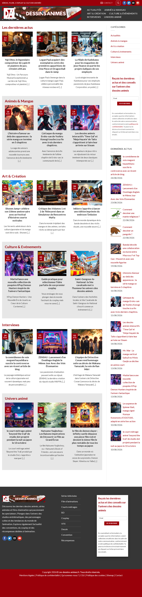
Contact (119, 575)
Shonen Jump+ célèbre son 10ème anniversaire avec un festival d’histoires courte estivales (17, 214)
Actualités (94, 10)
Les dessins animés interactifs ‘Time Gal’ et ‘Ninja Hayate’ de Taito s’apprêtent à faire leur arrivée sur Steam (85, 139)
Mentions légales (26, 575)
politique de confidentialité (114, 544)
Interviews (94, 17)
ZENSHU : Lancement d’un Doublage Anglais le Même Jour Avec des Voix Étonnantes (52, 362)
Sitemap (110, 575)
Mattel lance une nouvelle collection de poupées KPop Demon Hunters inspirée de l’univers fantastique (19, 285)
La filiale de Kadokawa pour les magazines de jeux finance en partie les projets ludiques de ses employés (87, 65)
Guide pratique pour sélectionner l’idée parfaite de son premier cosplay (52, 284)
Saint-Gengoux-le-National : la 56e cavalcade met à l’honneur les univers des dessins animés (85, 285)
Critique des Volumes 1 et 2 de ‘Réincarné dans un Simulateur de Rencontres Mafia (52, 213)
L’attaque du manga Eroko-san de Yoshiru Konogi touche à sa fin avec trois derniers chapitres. (52, 139)
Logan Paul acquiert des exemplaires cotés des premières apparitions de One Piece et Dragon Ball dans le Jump (52, 65)
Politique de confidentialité (48, 575)
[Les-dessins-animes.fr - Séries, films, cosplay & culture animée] (41, 13)
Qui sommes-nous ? (70, 575)
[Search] (118, 3)
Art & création (96, 13)
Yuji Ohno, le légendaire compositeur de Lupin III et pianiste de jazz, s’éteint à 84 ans (17, 64)
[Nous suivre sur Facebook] (124, 3)
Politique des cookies (95, 575)
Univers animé (112, 17)
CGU (82, 575)
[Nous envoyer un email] (133, 3)
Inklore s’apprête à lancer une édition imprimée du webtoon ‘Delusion (86, 211)
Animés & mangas (115, 10)
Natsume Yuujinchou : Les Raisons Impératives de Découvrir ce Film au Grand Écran (52, 435)
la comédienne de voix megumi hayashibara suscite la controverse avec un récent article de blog (17, 363)
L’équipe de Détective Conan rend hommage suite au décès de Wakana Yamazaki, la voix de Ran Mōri (86, 363)
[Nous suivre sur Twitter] (129, 3)
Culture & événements (123, 13)
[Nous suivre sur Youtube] (138, 3)
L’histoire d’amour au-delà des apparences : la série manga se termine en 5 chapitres (19, 138)
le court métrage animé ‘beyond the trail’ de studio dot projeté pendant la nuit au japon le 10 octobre (19, 437)
